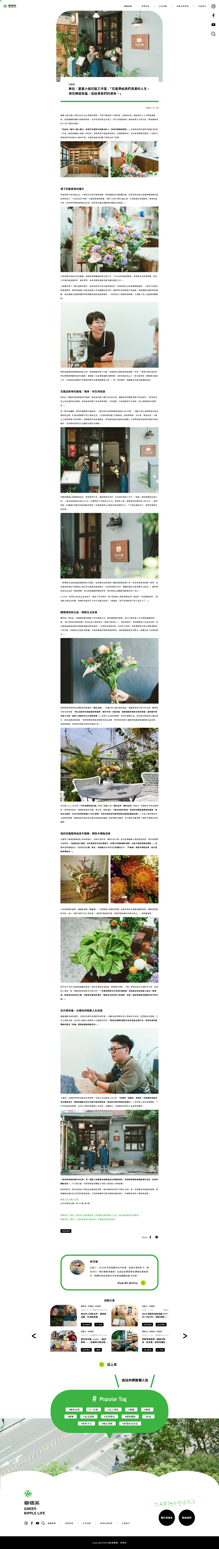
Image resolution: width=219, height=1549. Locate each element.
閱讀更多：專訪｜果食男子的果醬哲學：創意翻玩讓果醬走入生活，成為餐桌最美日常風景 (99, 1215)
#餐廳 (131, 1409)
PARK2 (69, 805)
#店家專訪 (66, 1231)
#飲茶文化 (86, 1423)
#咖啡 (147, 1409)
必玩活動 (163, 6)
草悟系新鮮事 (183, 6)
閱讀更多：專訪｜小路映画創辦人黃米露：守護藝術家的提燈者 (87, 1219)
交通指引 (202, 6)
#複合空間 (107, 1423)
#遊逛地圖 (147, 1324)
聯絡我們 (186, 1517)
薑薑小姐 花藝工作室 (69, 1199)
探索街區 (146, 6)
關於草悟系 (167, 1517)
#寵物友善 (74, 1409)
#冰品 (148, 1416)
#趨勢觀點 (130, 1416)
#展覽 (98, 1350)
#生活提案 (86, 1324)
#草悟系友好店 (130, 1423)
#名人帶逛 (113, 1409)
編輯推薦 (128, 6)
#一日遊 (99, 1324)
